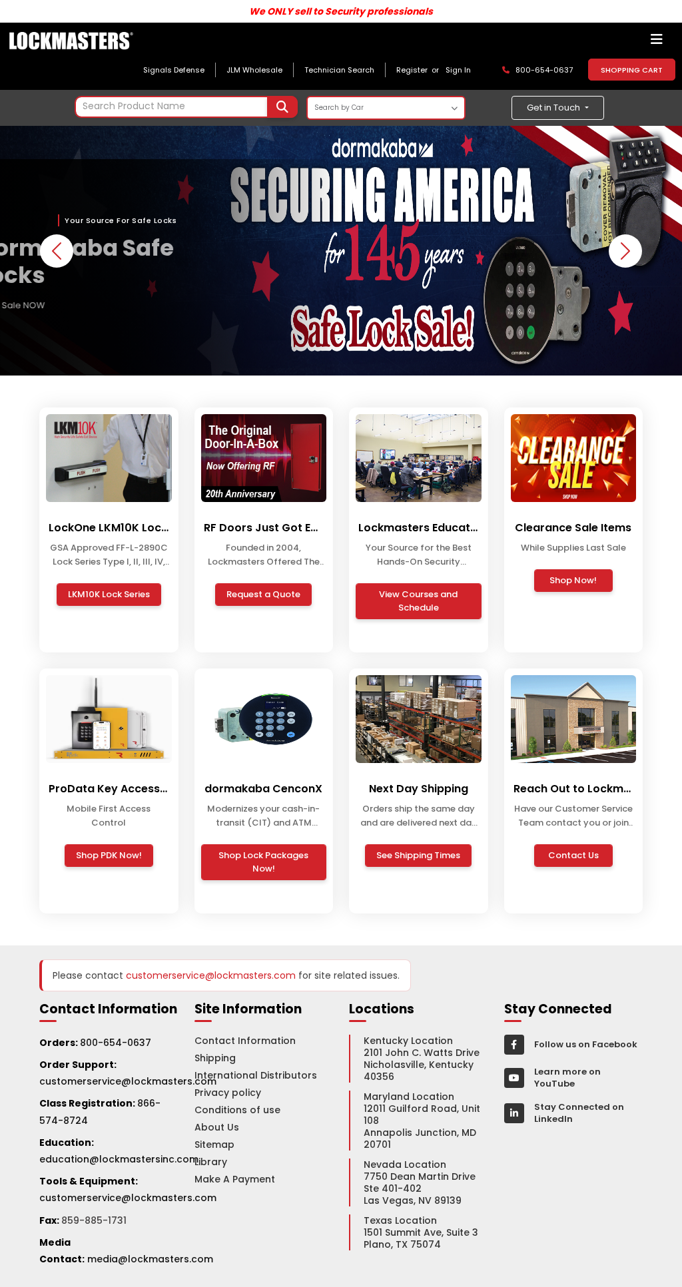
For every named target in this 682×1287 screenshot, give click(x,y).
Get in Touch (554, 107)
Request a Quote (263, 594)
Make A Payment (234, 1179)
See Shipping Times (418, 855)
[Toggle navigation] (656, 42)
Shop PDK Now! (109, 855)
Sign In (458, 70)
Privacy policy (227, 1092)
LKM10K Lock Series (109, 594)
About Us (216, 1127)
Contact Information (245, 1040)
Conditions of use (237, 1110)
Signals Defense (173, 70)
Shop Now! (573, 580)
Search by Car (339, 108)
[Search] (282, 107)
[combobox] (186, 107)
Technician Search (339, 70)
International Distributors (255, 1075)
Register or (419, 70)
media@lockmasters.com (150, 1259)
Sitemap (214, 1144)
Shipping (215, 1058)
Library (210, 1161)
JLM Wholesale (254, 70)
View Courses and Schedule (418, 601)
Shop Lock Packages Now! (263, 862)
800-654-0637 (115, 1042)
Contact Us (573, 855)
